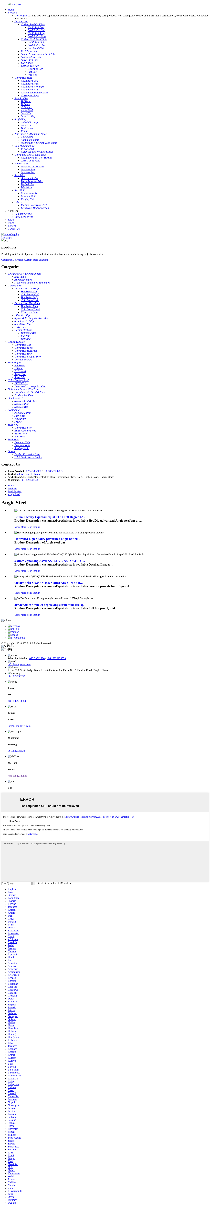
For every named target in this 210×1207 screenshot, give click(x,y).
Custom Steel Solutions (36, 259)
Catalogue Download (12, 259)
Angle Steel (14, 494)
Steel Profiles (14, 491)
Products (12, 488)
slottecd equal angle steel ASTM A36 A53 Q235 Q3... (49, 561)
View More (20, 527)
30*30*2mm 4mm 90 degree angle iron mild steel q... (49, 604)
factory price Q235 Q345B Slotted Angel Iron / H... (48, 582)
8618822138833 (29, 480)
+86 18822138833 (53, 471)
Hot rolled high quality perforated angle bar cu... (47, 539)
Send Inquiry (33, 527)
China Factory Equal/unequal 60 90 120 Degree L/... (49, 517)
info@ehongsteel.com (28, 474)
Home (11, 485)
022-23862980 (33, 471)
